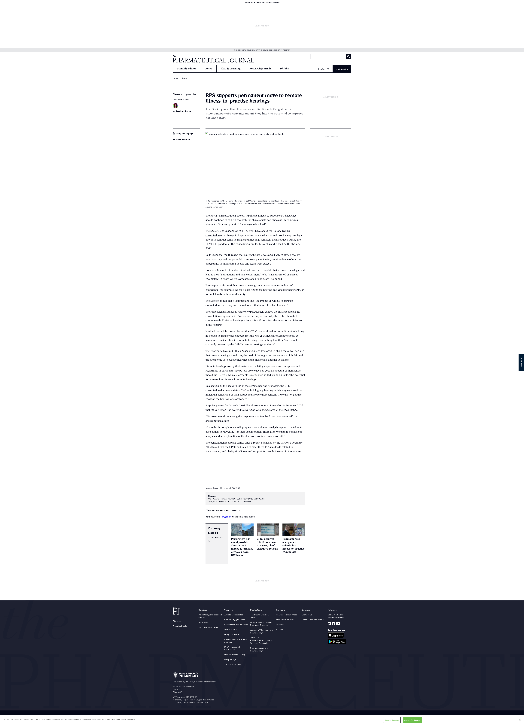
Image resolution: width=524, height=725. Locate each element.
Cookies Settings (392, 720)
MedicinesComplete (285, 619)
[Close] (520, 720)
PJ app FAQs (230, 659)
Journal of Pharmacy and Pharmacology (261, 631)
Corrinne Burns (183, 110)
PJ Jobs (284, 68)
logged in (226, 516)
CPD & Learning (231, 68)
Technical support (232, 664)
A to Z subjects (180, 625)
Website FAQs (230, 629)
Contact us (307, 614)
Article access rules (233, 614)
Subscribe (342, 68)
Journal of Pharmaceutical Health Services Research (261, 640)
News (208, 68)
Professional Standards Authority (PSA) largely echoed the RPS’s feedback (253, 311)
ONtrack (280, 624)
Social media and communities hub (336, 616)
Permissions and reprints (313, 619)
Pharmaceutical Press (286, 614)
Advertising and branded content (210, 616)
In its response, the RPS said (222, 254)
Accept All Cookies (412, 720)
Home (175, 78)
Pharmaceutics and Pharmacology (259, 649)
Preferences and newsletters (232, 648)
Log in (321, 68)
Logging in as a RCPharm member (236, 640)
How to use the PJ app (234, 654)
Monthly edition (186, 68)
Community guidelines (234, 619)
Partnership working (208, 627)
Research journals (260, 68)
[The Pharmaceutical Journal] (213, 58)
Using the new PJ (232, 634)
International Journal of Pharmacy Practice (261, 623)
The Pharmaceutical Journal (259, 616)
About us (177, 620)
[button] (521, 362)
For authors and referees (236, 624)
